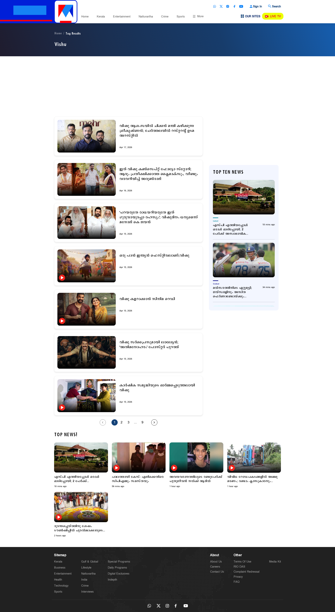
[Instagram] (228, 6)
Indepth (112, 580)
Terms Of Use (242, 562)
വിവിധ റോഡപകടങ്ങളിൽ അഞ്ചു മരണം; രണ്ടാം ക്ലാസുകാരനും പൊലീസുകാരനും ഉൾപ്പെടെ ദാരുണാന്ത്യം (252, 479)
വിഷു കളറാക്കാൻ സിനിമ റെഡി (147, 299)
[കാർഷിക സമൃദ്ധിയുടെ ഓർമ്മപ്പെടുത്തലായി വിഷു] (86, 395)
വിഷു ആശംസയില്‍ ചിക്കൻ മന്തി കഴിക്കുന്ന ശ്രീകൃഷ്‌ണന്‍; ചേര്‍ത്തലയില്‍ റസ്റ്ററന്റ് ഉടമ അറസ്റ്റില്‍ (156, 131)
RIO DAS (239, 567)
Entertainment (121, 17)
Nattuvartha (146, 17)
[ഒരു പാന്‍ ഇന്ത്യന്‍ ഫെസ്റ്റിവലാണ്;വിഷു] (86, 265)
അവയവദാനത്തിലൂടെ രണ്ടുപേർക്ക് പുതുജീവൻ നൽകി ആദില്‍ (195, 479)
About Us (216, 562)
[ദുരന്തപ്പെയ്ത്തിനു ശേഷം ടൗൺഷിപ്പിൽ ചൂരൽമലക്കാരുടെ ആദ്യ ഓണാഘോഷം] (81, 507)
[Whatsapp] (214, 6)
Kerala (101, 17)
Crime (164, 17)
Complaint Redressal (246, 572)
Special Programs (119, 562)
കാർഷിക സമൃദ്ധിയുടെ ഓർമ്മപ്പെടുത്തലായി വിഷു (157, 388)
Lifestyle (86, 568)
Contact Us (217, 572)
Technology (61, 586)
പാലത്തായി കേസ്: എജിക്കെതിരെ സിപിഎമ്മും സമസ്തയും (138, 479)
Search (276, 6)
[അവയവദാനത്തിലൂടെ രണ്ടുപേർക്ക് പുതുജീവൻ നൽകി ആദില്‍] (196, 457)
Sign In (257, 6)
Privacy (238, 577)
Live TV (275, 16)
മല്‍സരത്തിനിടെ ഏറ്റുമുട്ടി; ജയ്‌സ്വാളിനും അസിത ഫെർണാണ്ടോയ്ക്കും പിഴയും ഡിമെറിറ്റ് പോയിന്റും (234, 292)
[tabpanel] (81, 465)
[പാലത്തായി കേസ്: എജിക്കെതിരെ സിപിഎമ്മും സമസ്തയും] (139, 457)
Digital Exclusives (118, 574)
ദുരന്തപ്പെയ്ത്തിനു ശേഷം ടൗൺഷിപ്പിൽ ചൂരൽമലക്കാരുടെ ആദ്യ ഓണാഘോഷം (78, 528)
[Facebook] (234, 6)
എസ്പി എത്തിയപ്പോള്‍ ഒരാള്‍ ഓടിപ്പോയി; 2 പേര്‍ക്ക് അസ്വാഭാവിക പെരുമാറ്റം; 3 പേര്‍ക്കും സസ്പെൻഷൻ (230, 229)
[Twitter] (221, 6)
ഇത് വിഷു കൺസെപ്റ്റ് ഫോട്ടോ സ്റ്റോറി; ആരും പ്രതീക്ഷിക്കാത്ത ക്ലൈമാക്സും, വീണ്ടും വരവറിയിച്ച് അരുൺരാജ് (158, 174)
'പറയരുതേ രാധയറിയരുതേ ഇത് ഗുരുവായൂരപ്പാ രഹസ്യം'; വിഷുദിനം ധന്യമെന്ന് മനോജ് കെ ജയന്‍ (158, 217)
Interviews (87, 592)
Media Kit (275, 562)
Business (59, 568)
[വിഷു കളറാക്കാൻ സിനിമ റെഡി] (86, 309)
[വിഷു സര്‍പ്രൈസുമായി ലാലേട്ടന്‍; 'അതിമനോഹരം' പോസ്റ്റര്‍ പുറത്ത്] (86, 352)
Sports (181, 17)
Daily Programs (117, 568)
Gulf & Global (89, 562)
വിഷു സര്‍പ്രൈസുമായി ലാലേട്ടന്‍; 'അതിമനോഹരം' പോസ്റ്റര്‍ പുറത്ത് (149, 345)
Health (58, 580)
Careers (215, 567)
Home (85, 17)
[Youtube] (241, 6)
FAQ (236, 582)
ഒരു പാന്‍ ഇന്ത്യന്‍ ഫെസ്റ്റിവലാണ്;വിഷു (154, 255)
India (84, 580)
